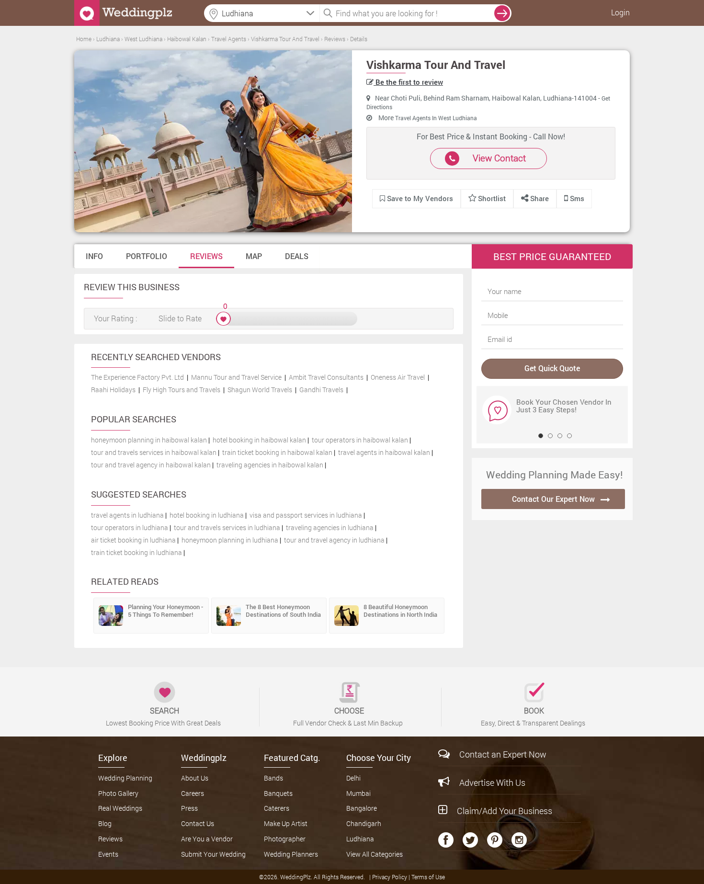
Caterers (276, 808)
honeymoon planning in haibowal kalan (149, 439)
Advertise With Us (492, 782)
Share (538, 198)
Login (620, 12)
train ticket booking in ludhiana (136, 552)
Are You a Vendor (207, 838)
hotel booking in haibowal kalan (259, 439)
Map (254, 256)
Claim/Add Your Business (504, 810)
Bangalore (361, 808)
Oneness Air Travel (398, 377)
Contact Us (197, 823)
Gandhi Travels (321, 389)
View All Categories (374, 854)
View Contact (499, 158)
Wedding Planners (291, 854)
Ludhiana (360, 838)
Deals (296, 256)
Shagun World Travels (259, 389)
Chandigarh (363, 823)
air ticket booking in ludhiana (133, 539)
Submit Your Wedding (213, 854)
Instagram (519, 840)
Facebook (446, 840)
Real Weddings (120, 808)
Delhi (353, 777)
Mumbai (358, 793)
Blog (105, 823)
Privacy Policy (390, 877)
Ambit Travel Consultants (326, 377)
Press (189, 808)
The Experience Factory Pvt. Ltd (137, 377)
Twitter (470, 840)
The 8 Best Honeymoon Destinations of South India (283, 610)
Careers (192, 793)
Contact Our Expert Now (553, 499)
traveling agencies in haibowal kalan (269, 464)
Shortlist (492, 198)
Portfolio (146, 256)
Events (108, 854)
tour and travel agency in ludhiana (334, 539)
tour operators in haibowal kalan (360, 439)
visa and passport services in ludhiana (306, 515)
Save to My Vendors (419, 198)
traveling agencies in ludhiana (330, 527)
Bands (273, 777)
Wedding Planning (125, 777)
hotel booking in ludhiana (207, 515)
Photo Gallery (118, 793)
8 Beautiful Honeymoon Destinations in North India (400, 610)
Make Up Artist (285, 823)
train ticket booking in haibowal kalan (277, 452)
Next (490, 409)
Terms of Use (428, 877)
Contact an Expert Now (502, 754)
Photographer (285, 838)
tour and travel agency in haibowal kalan (151, 464)
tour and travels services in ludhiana (227, 527)
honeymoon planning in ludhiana (230, 539)
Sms (576, 198)
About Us (194, 777)
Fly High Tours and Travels (181, 389)
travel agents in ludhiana (127, 515)
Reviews (206, 256)
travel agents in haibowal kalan (384, 452)
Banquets (278, 793)
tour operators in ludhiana (129, 527)
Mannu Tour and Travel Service (236, 377)
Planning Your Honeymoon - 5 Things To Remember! (165, 610)
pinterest (494, 840)
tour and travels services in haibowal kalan (153, 452)
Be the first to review (408, 82)
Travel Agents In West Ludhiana (436, 118)
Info (94, 256)
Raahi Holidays (113, 389)
